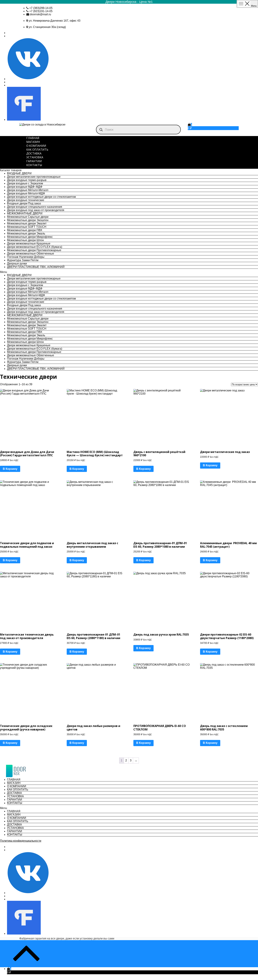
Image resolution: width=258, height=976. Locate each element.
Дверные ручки (17, 263)
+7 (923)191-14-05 (40, 11)
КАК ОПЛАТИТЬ (37, 150)
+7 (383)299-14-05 (40, 8)
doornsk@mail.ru (40, 14)
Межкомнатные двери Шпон (25, 240)
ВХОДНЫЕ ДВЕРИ (19, 173)
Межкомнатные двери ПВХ (24, 230)
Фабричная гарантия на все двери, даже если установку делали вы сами (66, 938)
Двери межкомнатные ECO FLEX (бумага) (34, 246)
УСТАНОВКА (34, 157)
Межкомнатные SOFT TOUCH (26, 226)
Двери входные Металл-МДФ (26, 193)
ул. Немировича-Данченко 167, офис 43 (54, 20)
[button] (129, 272)
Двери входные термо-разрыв (27, 180)
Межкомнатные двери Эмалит (27, 223)
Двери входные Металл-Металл (27, 190)
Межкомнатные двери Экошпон (27, 220)
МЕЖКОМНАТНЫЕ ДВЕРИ (24, 213)
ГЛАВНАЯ (32, 138)
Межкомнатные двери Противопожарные (34, 250)
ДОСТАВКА (33, 153)
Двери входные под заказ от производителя (35, 210)
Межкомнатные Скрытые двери (27, 216)
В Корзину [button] (10, 468)
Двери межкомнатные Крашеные (28, 243)
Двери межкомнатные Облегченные (30, 253)
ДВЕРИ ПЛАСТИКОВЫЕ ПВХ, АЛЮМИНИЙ (36, 266)
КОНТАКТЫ (34, 165)
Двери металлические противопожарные (34, 176)
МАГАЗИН (33, 142)
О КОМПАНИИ (36, 146)
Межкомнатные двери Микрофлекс (30, 236)
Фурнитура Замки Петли (22, 260)
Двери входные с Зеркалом (25, 183)
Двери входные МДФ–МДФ (24, 186)
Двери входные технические (25, 200)
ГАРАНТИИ (34, 161)
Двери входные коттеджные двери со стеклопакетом (41, 196)
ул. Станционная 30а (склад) (47, 26)
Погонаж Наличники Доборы (25, 256)
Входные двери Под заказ (24, 203)
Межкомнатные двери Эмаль (26, 233)
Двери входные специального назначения (34, 206)
